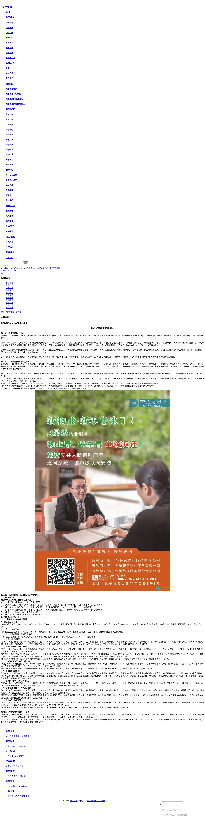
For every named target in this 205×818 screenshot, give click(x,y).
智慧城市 (10, 109)
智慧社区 (9, 119)
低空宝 (8, 766)
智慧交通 (9, 154)
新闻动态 (10, 63)
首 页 (8, 12)
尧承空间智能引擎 (52, 268)
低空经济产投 (17, 766)
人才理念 (9, 242)
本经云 (8, 776)
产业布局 (5, 265)
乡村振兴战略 (11, 175)
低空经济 (10, 761)
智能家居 (9, 165)
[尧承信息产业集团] (6, 7)
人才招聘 (9, 247)
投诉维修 (9, 221)
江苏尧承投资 (38, 268)
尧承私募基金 (26, 268)
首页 (3, 312)
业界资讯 (9, 78)
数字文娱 (25, 736)
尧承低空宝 (5, 268)
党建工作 (9, 48)
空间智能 (9, 756)
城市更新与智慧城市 (14, 94)
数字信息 (10, 731)
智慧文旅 (9, 140)
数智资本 (10, 781)
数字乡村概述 (11, 180)
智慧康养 (10, 771)
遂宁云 (8, 746)
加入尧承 (10, 237)
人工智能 (10, 751)
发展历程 (9, 43)
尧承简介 (9, 23)
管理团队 (9, 28)
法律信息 (10, 791)
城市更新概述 (11, 89)
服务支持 (10, 205)
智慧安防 (9, 145)
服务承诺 (9, 211)
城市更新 (10, 83)
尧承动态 (9, 68)
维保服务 (9, 216)
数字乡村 (10, 170)
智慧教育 (9, 134)
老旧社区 (9, 114)
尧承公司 (74, 801)
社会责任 (10, 226)
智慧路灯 (9, 129)
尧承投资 (15, 786)
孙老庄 (15, 776)
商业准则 (25, 796)
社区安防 (9, 125)
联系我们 (9, 258)
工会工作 (9, 53)
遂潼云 (15, 746)
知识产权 (17, 796)
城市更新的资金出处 (14, 99)
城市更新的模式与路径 (15, 104)
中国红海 (22, 776)
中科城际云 (23, 746)
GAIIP (8, 786)
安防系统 (9, 200)
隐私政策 (9, 796)
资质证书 (9, 38)
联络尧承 (10, 252)
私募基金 (23, 786)
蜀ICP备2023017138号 (96, 801)
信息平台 (9, 195)
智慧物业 (9, 150)
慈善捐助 (9, 231)
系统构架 (9, 190)
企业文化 (9, 33)
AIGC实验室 (19, 756)
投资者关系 (10, 58)
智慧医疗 (9, 160)
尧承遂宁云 (15, 268)
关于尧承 (10, 17)
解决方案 (9, 73)
